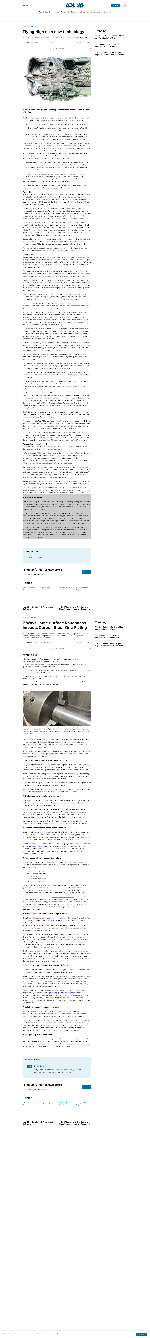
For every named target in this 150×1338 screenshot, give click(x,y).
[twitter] (57, 49)
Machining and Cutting (43, 17)
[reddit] (60, 49)
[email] (63, 49)
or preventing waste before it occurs (36, 846)
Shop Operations (95, 17)
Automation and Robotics (77, 17)
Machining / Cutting (29, 26)
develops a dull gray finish (69, 953)
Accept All (141, 1334)
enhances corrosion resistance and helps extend (49, 918)
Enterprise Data (109, 17)
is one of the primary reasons (63, 897)
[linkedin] (54, 49)
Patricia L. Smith (28, 42)
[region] (75, 1334)
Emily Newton (27, 642)
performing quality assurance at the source (65, 993)
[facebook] (50, 49)
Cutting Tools (59, 17)
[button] (24, 5)
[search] (27, 5)
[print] (90, 49)
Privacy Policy (56, 1334)
